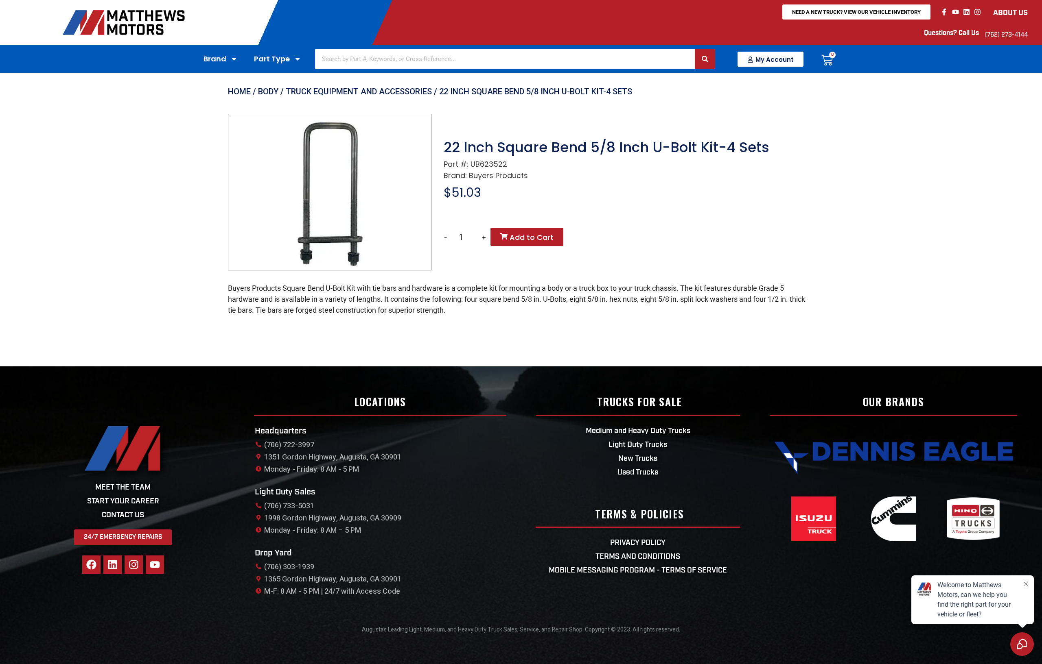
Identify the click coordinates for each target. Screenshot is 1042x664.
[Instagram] (977, 12)
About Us (1010, 13)
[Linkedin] (966, 12)
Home (239, 91)
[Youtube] (955, 12)
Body (268, 91)
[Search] (705, 59)
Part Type (272, 59)
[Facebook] (91, 564)
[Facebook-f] (944, 12)
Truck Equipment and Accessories (359, 91)
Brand (215, 59)
